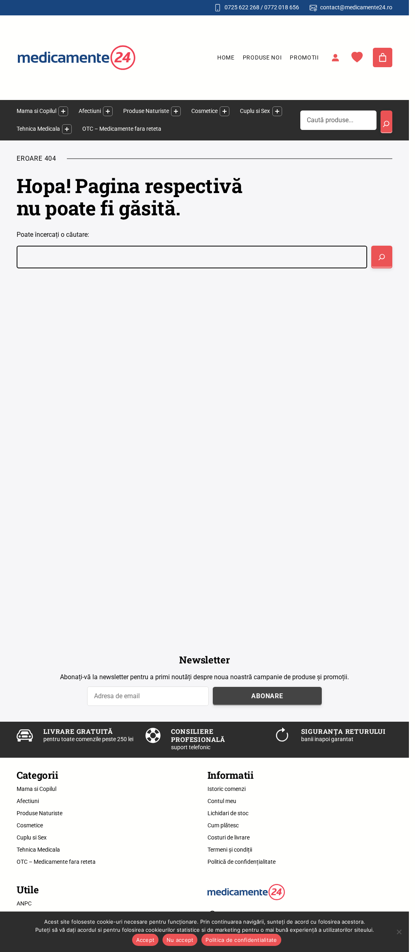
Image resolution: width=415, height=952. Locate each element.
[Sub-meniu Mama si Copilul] (63, 111)
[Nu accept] (399, 932)
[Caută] (381, 257)
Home (226, 57)
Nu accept (180, 940)
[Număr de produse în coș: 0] (382, 57)
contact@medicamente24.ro (356, 7)
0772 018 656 (281, 7)
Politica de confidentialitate (241, 940)
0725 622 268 (242, 7)
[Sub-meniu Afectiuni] (108, 111)
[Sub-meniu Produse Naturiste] (176, 111)
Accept (145, 940)
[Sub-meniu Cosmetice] (224, 111)
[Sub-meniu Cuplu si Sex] (277, 111)
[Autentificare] (335, 57)
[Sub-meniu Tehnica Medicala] (67, 129)
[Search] (387, 121)
